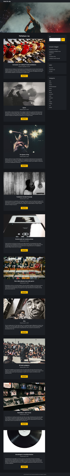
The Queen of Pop (24, 154)
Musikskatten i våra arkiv (53, 49)
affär (50, 80)
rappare (50, 101)
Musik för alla (7, 1)
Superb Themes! (43, 474)
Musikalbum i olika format (24, 412)
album (50, 82)
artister (50, 84)
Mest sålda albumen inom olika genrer (24, 281)
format (50, 88)
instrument (51, 94)
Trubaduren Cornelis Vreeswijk (24, 197)
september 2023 (52, 69)
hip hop (50, 92)
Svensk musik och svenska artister (24, 239)
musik (50, 96)
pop (50, 99)
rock (50, 105)
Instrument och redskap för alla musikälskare (24, 64)
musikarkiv (51, 97)
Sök (50, 36)
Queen (24, 107)
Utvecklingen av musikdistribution (24, 454)
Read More (24, 75)
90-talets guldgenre (24, 365)
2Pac (24, 321)
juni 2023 (50, 71)
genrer (50, 90)
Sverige (50, 107)
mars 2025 (51, 67)
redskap (50, 103)
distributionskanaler (52, 86)
